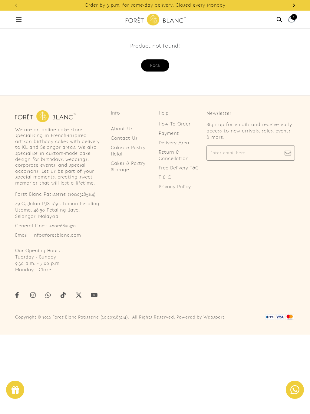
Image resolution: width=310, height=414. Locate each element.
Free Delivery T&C (179, 168)
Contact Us (124, 138)
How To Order (174, 124)
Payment (169, 133)
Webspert (213, 317)
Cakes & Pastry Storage (128, 166)
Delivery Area (174, 142)
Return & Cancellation (174, 155)
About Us (122, 129)
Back (155, 65)
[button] (293, 5)
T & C (165, 177)
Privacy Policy (175, 186)
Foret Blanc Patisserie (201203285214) (90, 317)
